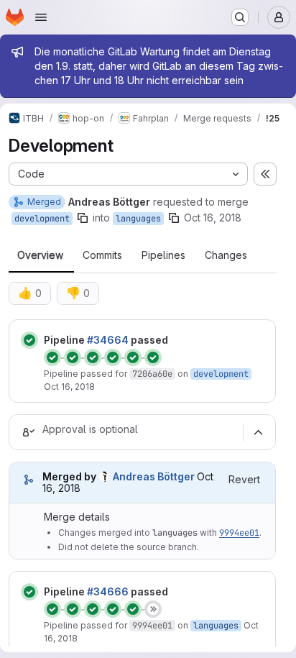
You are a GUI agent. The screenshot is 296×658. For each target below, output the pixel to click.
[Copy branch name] (82, 218)
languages (138, 218)
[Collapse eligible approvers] (258, 432)
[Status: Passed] (29, 340)
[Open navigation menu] (40, 17)
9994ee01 (239, 533)
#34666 (108, 591)
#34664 (108, 340)
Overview (40, 255)
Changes (226, 255)
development (42, 218)
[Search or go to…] (240, 17)
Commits (102, 255)
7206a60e (152, 374)
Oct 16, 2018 (212, 217)
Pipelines (163, 255)
